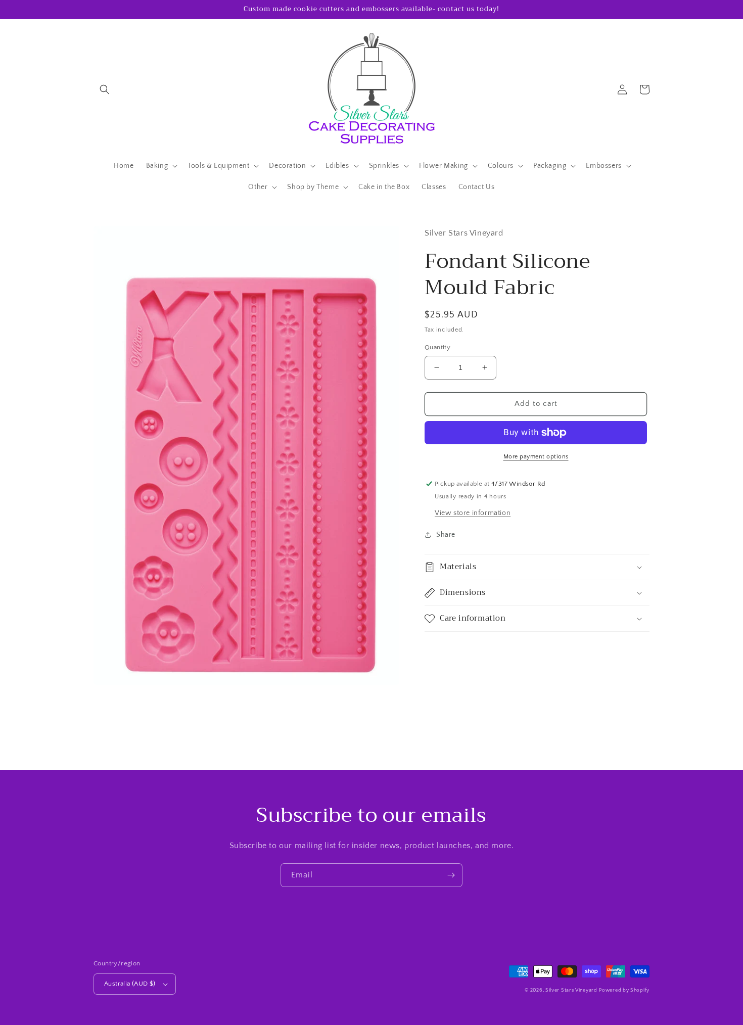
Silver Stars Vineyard (571, 990)
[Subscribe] (451, 875)
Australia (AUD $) (130, 983)
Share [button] (445, 535)
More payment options (536, 456)
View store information (472, 513)
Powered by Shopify (624, 990)
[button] (105, 89)
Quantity (437, 347)
